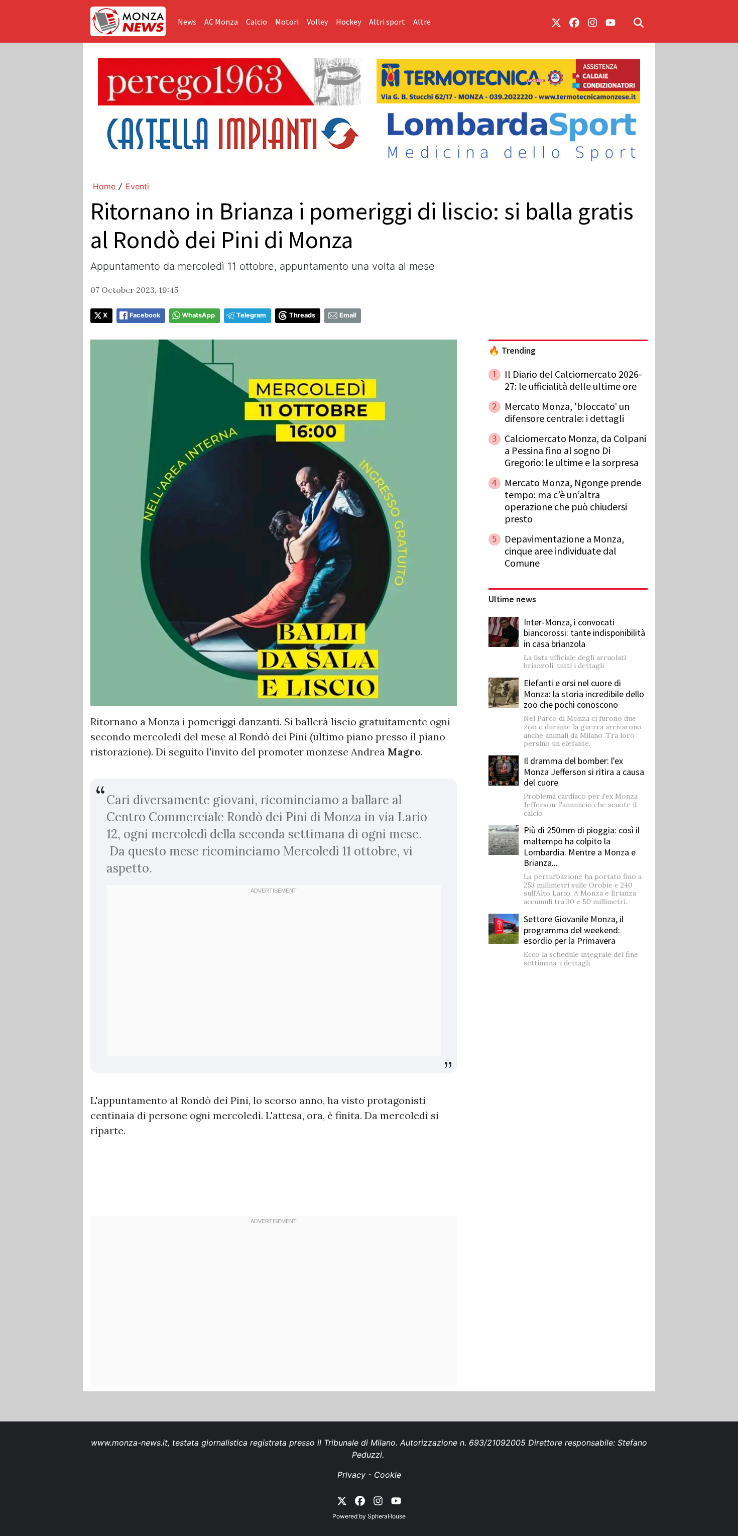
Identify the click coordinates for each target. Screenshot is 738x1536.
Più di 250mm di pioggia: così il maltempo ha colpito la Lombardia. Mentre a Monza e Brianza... (582, 846)
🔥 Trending (512, 350)
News (187, 22)
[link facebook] (574, 21)
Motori (287, 22)
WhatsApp (198, 315)
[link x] (556, 21)
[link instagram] (592, 21)
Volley (317, 22)
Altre (422, 22)
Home (104, 186)
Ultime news (512, 599)
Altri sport (387, 22)
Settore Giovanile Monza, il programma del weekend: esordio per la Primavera (574, 929)
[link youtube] (610, 21)
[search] (639, 21)
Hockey (348, 22)
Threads (302, 315)
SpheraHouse (386, 1516)
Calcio (256, 22)
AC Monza (221, 22)
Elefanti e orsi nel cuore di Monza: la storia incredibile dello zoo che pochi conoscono (584, 693)
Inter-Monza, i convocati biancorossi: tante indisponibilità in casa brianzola (584, 632)
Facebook (145, 315)
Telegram (251, 315)
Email (347, 315)
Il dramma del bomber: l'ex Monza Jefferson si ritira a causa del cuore (584, 771)
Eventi (137, 186)
